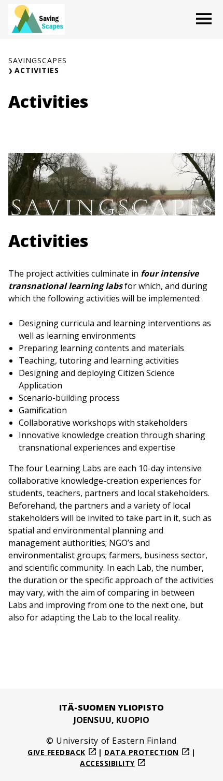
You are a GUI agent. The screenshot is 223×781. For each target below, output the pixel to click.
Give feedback (56, 752)
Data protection (141, 752)
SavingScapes (37, 60)
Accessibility (107, 763)
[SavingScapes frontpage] (36, 19)
